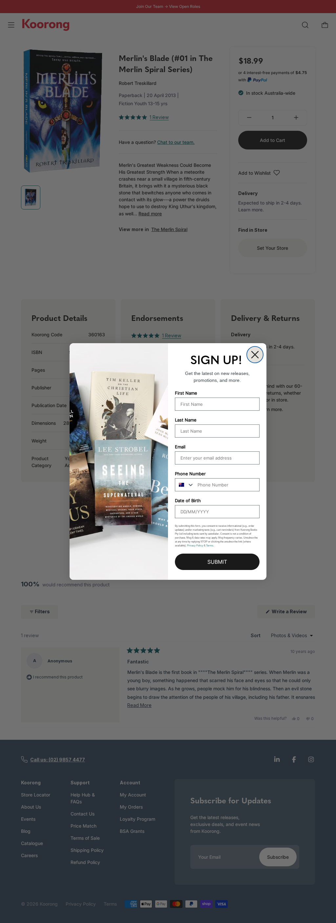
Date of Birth (188, 500)
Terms (209, 545)
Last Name (186, 419)
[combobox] (184, 485)
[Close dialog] (255, 354)
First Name (186, 393)
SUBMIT (217, 562)
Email (180, 446)
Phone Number (190, 473)
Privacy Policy (195, 545)
